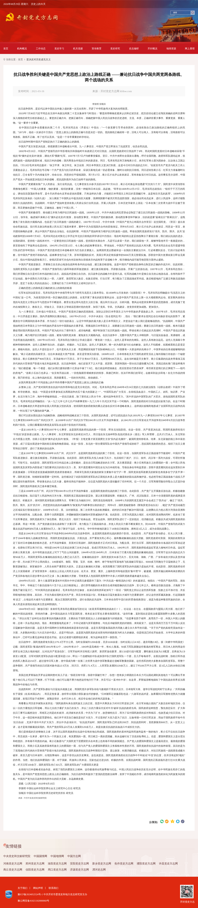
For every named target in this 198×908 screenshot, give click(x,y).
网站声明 (38, 888)
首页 (5, 48)
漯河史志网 (99, 869)
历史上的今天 (38, 4)
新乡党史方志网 (101, 863)
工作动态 (41, 48)
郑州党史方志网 (35, 863)
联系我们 (53, 888)
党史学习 (59, 48)
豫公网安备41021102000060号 (33, 900)
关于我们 (22, 888)
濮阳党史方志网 (146, 863)
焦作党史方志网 (123, 863)
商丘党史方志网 (12, 869)
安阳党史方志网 (79, 863)
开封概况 (152, 48)
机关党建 (78, 48)
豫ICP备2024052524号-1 (30, 894)
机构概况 (22, 48)
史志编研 (134, 48)
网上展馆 (190, 48)
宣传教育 (96, 48)
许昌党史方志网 (168, 863)
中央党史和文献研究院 (16, 856)
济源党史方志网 (79, 869)
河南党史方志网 (12, 863)
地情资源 (171, 48)
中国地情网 (57, 856)
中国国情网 (40, 856)
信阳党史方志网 (35, 869)
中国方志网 (74, 856)
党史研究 (115, 48)
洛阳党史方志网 (57, 863)
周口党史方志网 (57, 869)
